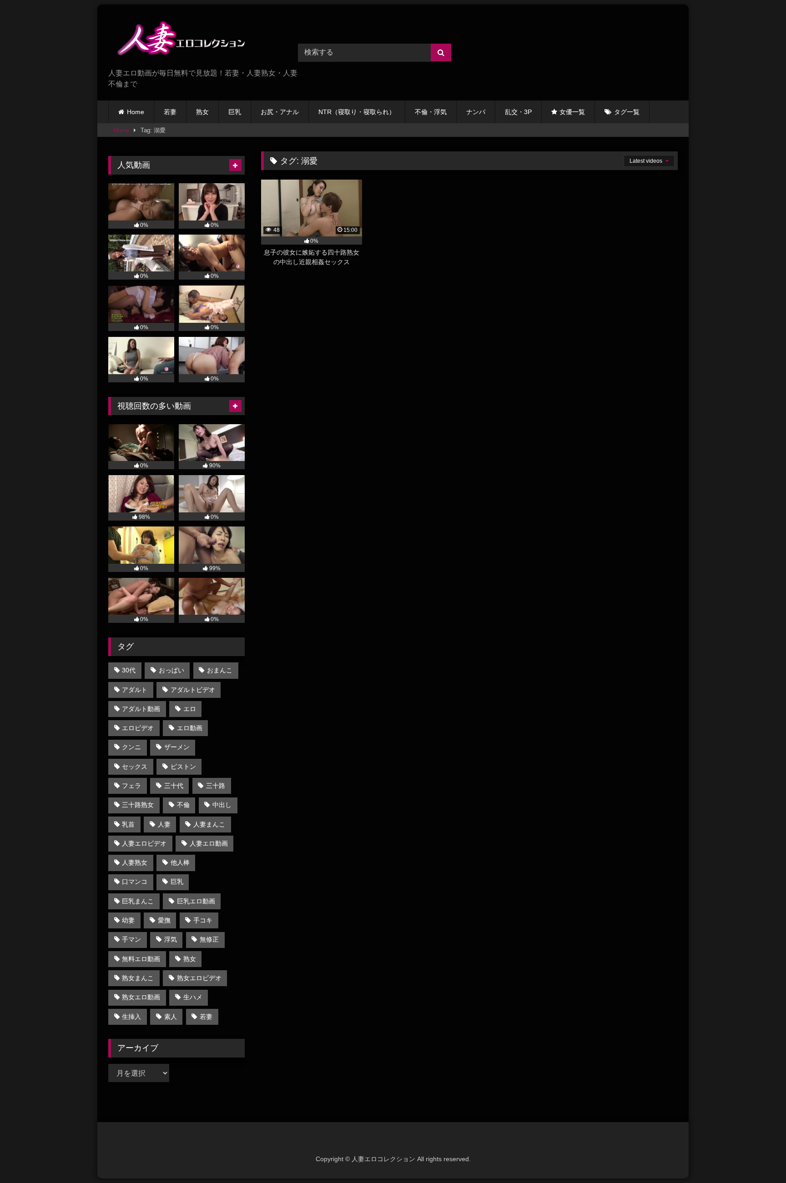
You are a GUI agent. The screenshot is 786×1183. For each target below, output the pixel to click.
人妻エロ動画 (209, 843)
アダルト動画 (141, 708)
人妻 (164, 824)
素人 (170, 1016)
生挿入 (131, 1016)
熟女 (202, 111)
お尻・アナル (280, 111)
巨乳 (234, 111)
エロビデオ (138, 728)
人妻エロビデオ (144, 843)
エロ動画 (189, 728)
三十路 (215, 785)
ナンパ (475, 111)
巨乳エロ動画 (196, 901)
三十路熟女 (138, 804)
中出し (222, 804)
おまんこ (219, 670)
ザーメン (177, 747)
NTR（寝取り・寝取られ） (356, 111)
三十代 (173, 785)
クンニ (131, 747)
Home (135, 111)
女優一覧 (572, 111)
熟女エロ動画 (141, 997)
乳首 (128, 824)
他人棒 (180, 862)
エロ (189, 708)
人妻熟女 (134, 862)
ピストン (183, 766)
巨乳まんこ (138, 901)
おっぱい (171, 670)
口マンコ (134, 881)
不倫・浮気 (431, 111)
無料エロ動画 (141, 958)
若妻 (170, 111)
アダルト (134, 689)
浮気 (170, 939)
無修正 (209, 939)
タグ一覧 (627, 111)
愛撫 (164, 920)
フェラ (131, 785)
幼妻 (128, 920)
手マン (131, 939)
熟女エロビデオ (199, 978)
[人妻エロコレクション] (176, 40)
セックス (134, 766)
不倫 (183, 804)
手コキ (202, 920)
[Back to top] (758, 1156)
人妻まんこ (209, 824)
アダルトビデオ (193, 689)
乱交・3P (518, 111)
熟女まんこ (138, 978)
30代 (129, 670)
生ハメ (192, 997)
